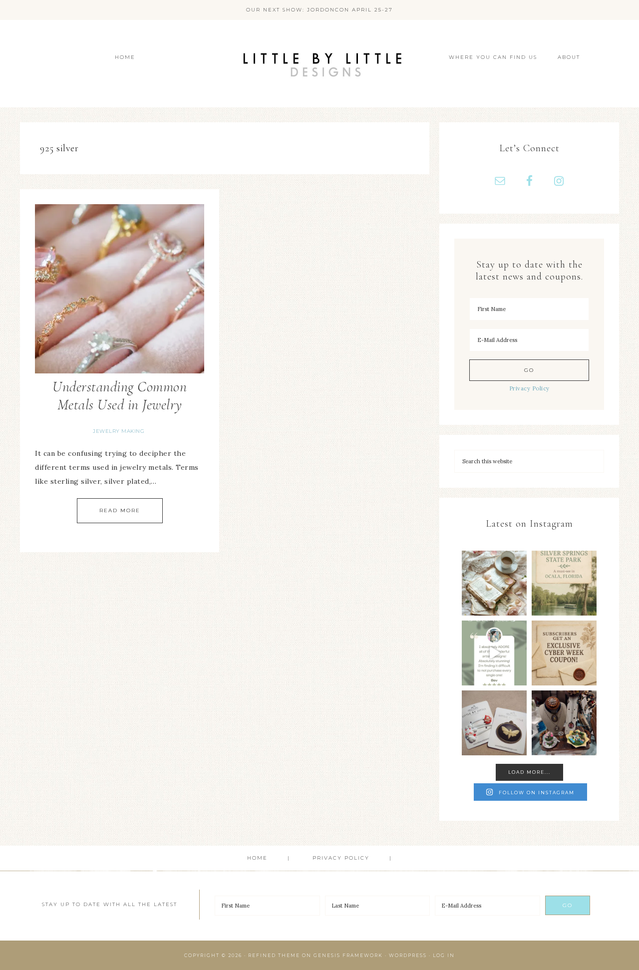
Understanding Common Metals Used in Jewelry (119, 395)
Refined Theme (274, 955)
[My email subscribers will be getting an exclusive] (564, 653)
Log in (444, 955)
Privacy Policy (529, 388)
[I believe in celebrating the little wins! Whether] (494, 583)
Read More (119, 510)
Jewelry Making (118, 431)
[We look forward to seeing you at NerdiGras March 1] (564, 722)
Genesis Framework (348, 955)
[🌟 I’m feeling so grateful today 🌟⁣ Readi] (494, 653)
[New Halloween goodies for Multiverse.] (494, 722)
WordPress (408, 955)
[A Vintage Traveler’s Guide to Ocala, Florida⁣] (564, 583)
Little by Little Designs (319, 63)
